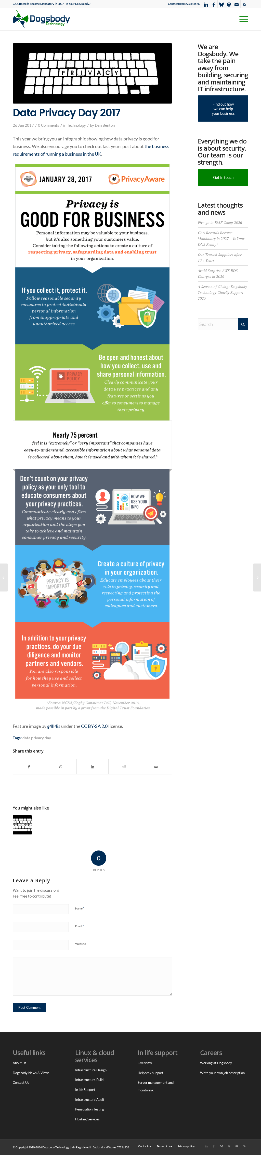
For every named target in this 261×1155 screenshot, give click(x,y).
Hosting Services (87, 1119)
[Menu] (242, 19)
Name (79, 908)
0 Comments (48, 125)
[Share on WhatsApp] (61, 766)
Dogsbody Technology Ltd (58, 1147)
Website (80, 943)
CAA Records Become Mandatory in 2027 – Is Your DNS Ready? (51, 3)
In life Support (85, 1090)
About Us (19, 1063)
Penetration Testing (89, 1109)
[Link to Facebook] (213, 4)
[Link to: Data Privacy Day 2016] (22, 824)
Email (79, 926)
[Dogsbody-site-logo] (44, 19)
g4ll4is (53, 726)
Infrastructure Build (89, 1080)
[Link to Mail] (236, 4)
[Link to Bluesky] (221, 4)
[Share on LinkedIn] (92, 766)
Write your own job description (222, 1073)
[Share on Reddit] (124, 766)
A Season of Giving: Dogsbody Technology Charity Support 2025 (222, 292)
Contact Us (21, 1082)
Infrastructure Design (91, 1070)
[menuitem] (51, 4)
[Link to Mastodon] (229, 4)
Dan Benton (105, 125)
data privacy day (36, 737)
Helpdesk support (150, 1073)
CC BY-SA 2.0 (94, 726)
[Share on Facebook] (29, 766)
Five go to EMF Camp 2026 (220, 222)
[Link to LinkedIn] (206, 4)
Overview (145, 1063)
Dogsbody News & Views (31, 1073)
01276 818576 (191, 3)
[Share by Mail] (156, 766)
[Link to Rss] (244, 4)
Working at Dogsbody (216, 1063)
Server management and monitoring (156, 1086)
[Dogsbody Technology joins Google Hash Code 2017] (257, 577)
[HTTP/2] (4, 577)
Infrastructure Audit (89, 1100)
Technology (76, 125)
